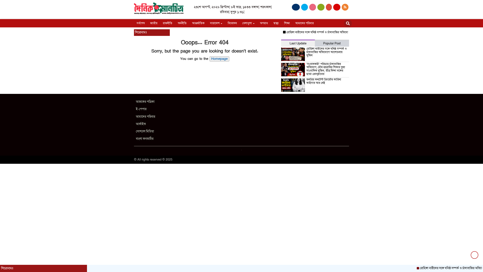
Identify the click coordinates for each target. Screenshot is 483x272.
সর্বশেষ (141, 23)
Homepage (219, 59)
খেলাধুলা (247, 23)
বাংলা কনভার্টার (144, 139)
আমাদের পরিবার (304, 23)
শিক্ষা (287, 23)
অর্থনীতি (182, 23)
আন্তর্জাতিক (198, 23)
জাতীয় (153, 23)
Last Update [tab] (298, 43)
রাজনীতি (167, 23)
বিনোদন (232, 23)
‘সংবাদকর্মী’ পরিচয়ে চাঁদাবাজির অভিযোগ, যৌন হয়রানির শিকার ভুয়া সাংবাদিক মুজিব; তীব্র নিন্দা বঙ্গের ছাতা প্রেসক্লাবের (325, 69)
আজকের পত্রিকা (145, 102)
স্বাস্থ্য (276, 23)
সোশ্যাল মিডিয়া (145, 131)
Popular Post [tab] (332, 43)
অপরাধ (264, 23)
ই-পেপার (141, 109)
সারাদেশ (215, 23)
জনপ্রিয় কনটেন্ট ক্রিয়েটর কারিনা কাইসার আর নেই (323, 81)
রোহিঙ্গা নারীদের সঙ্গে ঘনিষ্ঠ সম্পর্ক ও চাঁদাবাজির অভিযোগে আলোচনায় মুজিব (323, 32)
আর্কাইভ (141, 124)
